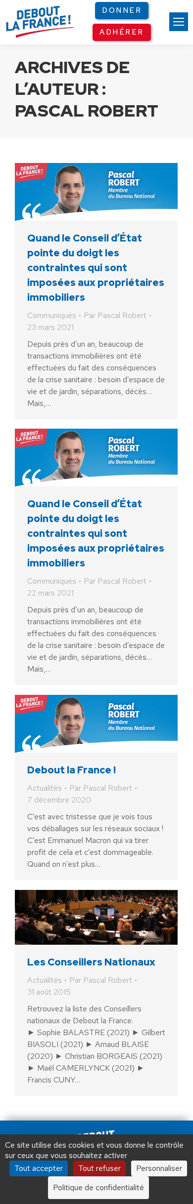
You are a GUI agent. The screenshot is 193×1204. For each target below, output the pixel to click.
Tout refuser (99, 1168)
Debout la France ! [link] (71, 769)
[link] (178, 21)
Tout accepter (38, 1168)
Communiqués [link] (51, 315)
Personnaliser (159, 1168)
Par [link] (115, 315)
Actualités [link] (44, 788)
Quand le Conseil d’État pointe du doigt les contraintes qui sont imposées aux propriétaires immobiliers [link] (95, 268)
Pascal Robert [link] (86, 110)
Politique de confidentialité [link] (98, 1187)
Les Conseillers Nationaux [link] (91, 962)
